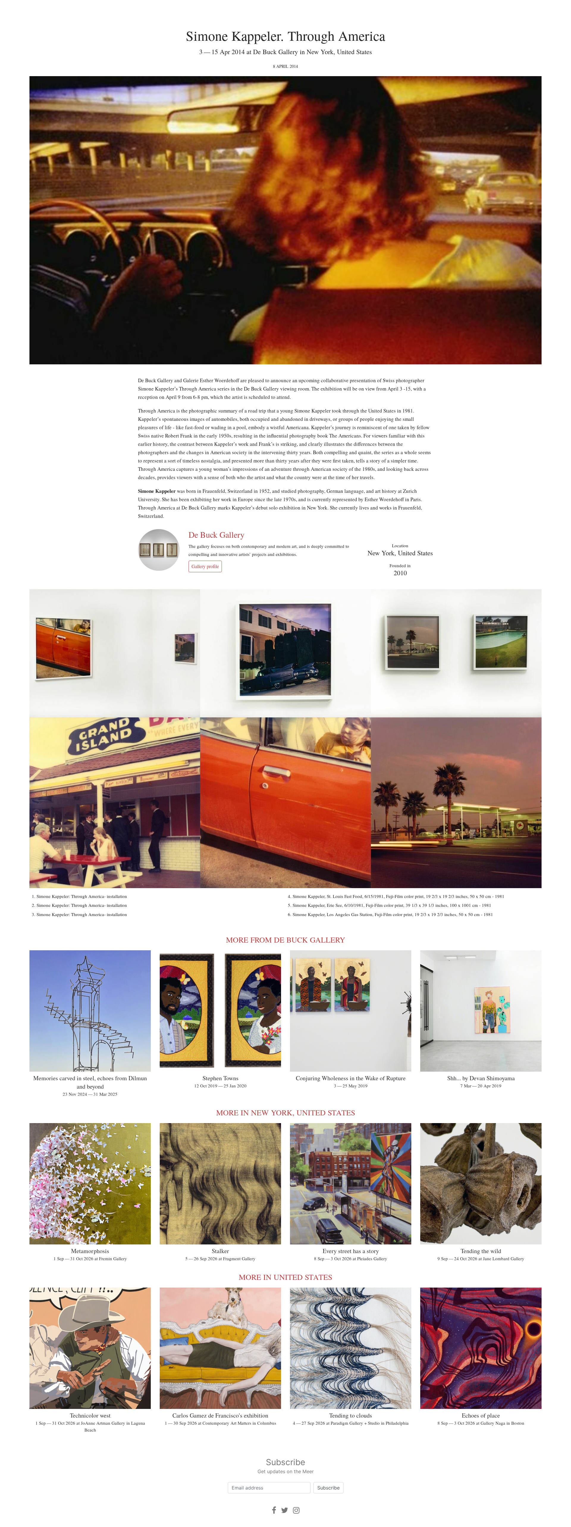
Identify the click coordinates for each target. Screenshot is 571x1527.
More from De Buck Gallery (285, 940)
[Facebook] (274, 1510)
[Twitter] (285, 1510)
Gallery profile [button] (205, 566)
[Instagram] (296, 1510)
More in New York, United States (285, 1112)
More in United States (285, 1277)
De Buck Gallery (216, 534)
